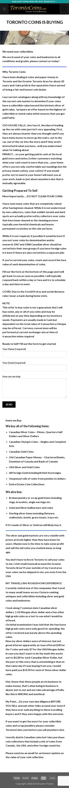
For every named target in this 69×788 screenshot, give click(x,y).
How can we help (11, 376)
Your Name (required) (14, 349)
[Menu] (4, 9)
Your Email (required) (14, 362)
